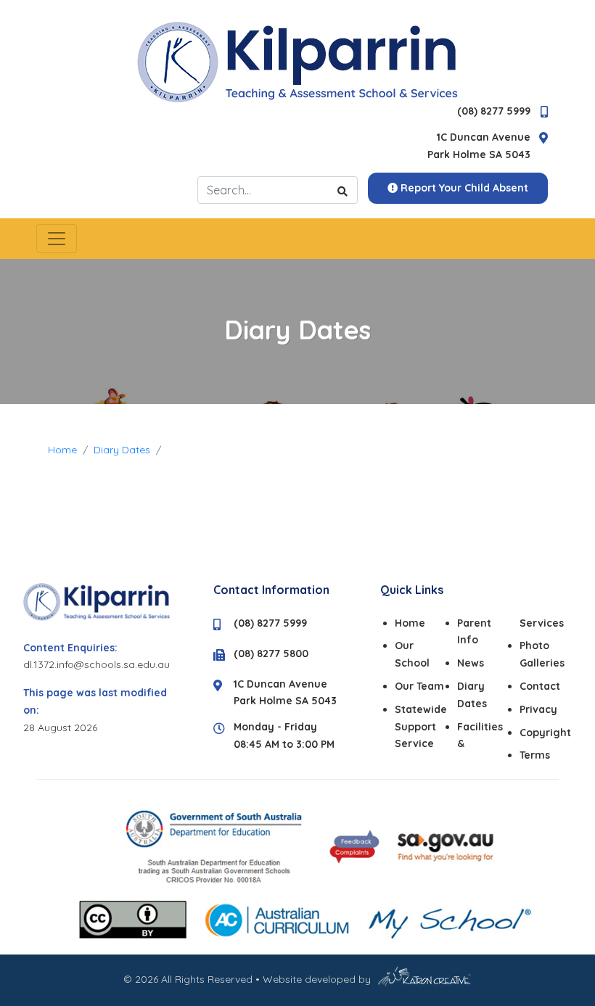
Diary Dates (122, 449)
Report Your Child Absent (463, 187)
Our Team (419, 686)
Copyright (545, 732)
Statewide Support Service (421, 727)
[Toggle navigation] (56, 238)
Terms (535, 755)
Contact (540, 686)
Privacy (538, 709)
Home (62, 449)
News (470, 662)
